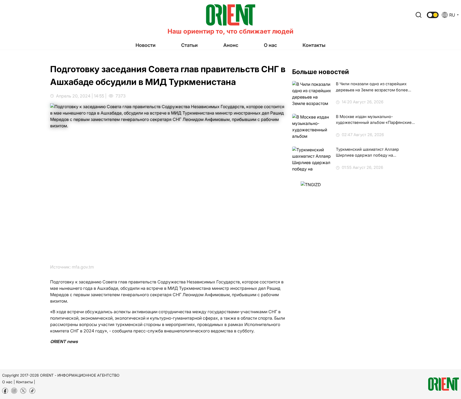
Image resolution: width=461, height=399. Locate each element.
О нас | (8, 382)
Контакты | (25, 382)
